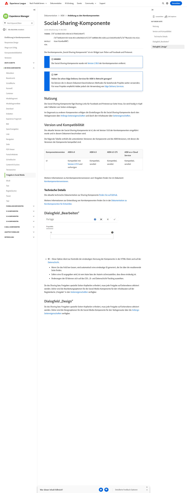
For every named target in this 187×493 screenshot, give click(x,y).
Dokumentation (50, 15)
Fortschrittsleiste (12, 154)
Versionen (8, 58)
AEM (62, 15)
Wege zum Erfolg (11, 47)
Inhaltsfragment (11, 98)
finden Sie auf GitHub (108, 195)
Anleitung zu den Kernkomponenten (83, 15)
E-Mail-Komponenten (12, 227)
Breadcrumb (10, 78)
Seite (8, 144)
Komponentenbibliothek (13, 53)
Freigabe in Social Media (15, 175)
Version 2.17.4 (73, 164)
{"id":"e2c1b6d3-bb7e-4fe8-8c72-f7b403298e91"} (68, 34)
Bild (7, 124)
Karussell (9, 88)
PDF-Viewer (10, 149)
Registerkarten (11, 191)
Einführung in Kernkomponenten (17, 37)
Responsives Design (11, 42)
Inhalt (8, 181)
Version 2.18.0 (93, 63)
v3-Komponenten (12, 221)
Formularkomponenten (15, 206)
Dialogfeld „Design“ (160, 47)
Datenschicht (53, 262)
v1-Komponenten (12, 211)
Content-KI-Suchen (12, 164)
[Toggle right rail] (152, 10)
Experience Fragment (13, 119)
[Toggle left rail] (34, 10)
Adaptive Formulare (12, 232)
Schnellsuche (11, 159)
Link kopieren (172, 16)
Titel (7, 201)
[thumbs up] (101, 490)
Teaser (8, 196)
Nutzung (156, 26)
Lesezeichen (159, 16)
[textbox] (18, 23)
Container (9, 93)
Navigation (10, 139)
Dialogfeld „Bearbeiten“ (161, 41)
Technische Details (160, 36)
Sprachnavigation (12, 129)
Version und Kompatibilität (162, 31)
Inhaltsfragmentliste (13, 103)
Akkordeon (10, 73)
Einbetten (9, 114)
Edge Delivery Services (114, 86)
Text (7, 186)
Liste (7, 134)
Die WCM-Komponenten (12, 68)
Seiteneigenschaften (121, 115)
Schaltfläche (10, 83)
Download (9, 109)
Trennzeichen (11, 170)
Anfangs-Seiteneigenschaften (73, 115)
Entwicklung (9, 237)
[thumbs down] (106, 490)
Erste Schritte (10, 63)
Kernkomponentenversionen (56, 181)
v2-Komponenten (12, 216)
